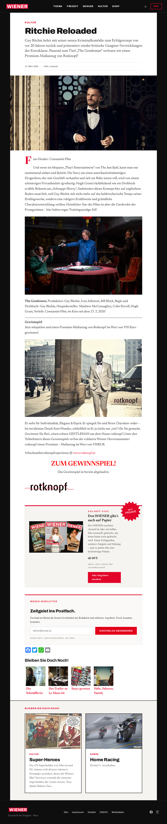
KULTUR (103, 6)
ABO (156, 6)
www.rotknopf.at (84, 453)
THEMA (57, 6)
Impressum (78, 812)
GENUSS (88, 6)
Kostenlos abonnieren (116, 630)
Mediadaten (118, 812)
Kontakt (92, 812)
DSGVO (104, 812)
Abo (66, 812)
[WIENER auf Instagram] (157, 812)
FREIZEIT (72, 6)
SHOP (115, 6)
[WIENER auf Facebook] (151, 812)
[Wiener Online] (17, 6)
